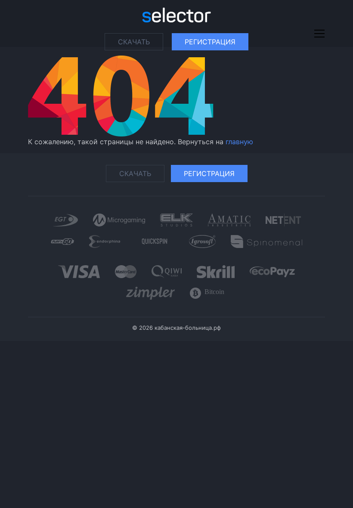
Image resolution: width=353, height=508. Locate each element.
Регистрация (210, 41)
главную (239, 141)
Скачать (134, 41)
